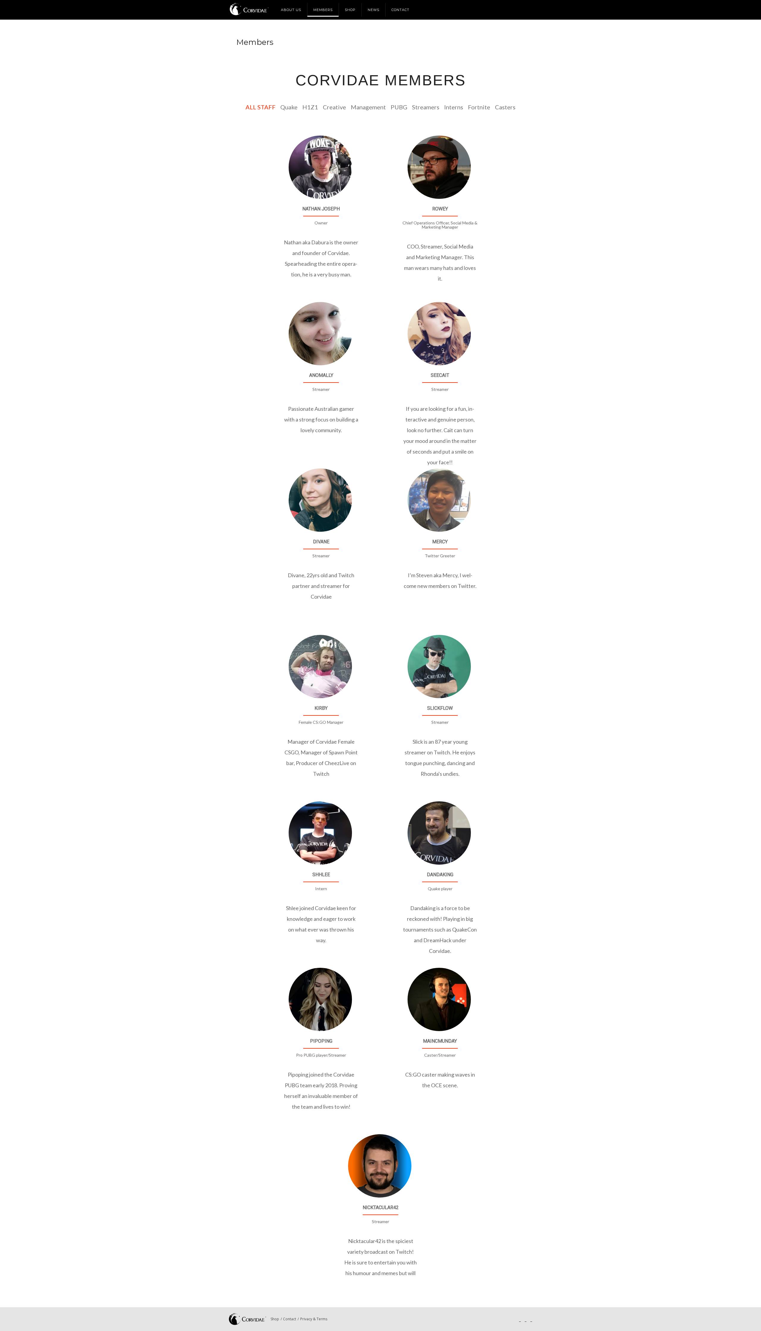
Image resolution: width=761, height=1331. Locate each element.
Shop (350, 10)
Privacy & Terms (313, 1318)
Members (323, 10)
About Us (291, 10)
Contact (400, 10)
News (373, 10)
